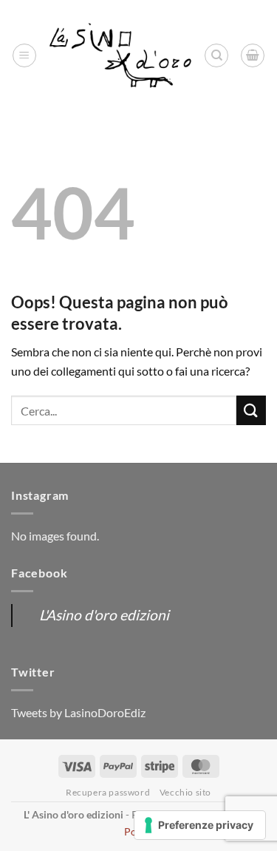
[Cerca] (216, 55)
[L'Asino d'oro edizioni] (120, 56)
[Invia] (251, 410)
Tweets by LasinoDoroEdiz (78, 712)
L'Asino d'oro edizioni (104, 614)
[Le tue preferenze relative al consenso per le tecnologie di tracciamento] (199, 825)
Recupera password (108, 792)
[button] (24, 55)
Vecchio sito (185, 792)
